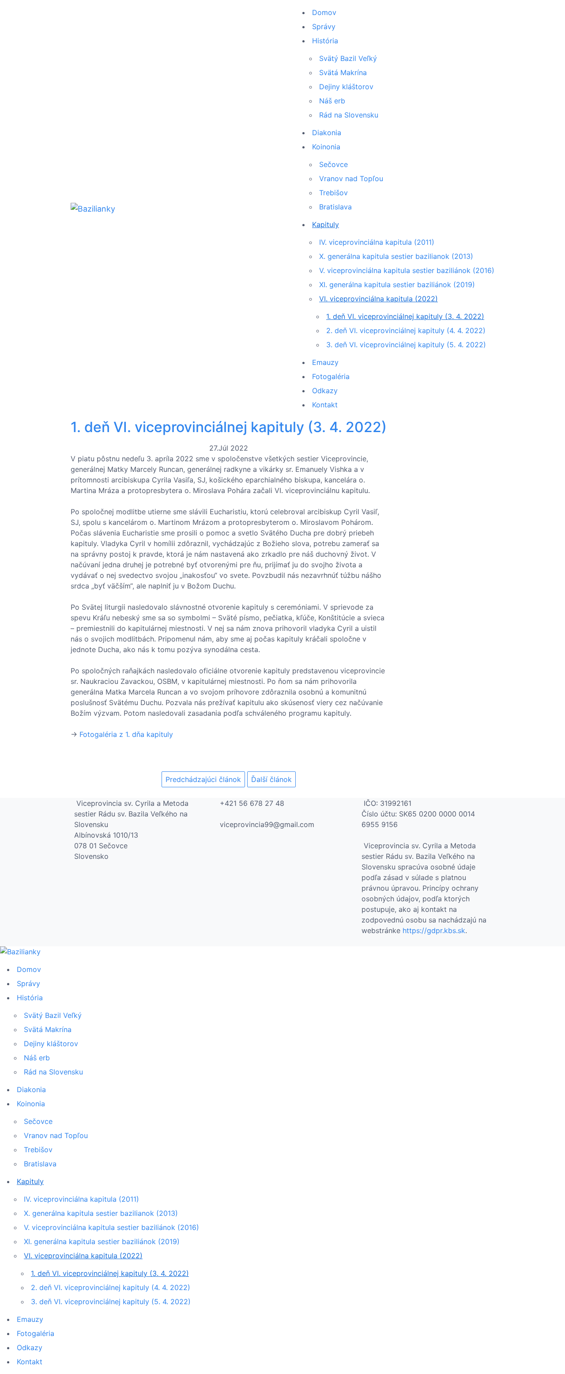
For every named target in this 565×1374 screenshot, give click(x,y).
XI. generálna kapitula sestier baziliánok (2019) (397, 284)
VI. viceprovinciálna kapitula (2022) (378, 298)
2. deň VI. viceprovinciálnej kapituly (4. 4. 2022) (406, 330)
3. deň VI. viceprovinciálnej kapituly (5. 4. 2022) (406, 344)
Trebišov (333, 192)
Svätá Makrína (343, 72)
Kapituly (325, 224)
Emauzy (325, 362)
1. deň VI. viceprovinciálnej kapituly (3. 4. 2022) (405, 316)
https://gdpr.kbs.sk (434, 930)
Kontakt (325, 404)
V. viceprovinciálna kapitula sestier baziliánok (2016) (406, 270)
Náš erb (332, 100)
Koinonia (326, 146)
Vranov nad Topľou (351, 178)
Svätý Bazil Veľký (348, 58)
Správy (323, 26)
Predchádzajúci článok (203, 779)
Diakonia (326, 132)
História (325, 40)
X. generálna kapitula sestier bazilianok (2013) (396, 256)
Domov (324, 12)
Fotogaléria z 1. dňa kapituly (126, 734)
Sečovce (333, 164)
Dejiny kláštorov (346, 86)
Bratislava (335, 206)
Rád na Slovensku (348, 114)
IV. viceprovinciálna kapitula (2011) (376, 242)
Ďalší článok (271, 779)
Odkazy (325, 390)
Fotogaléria (331, 376)
